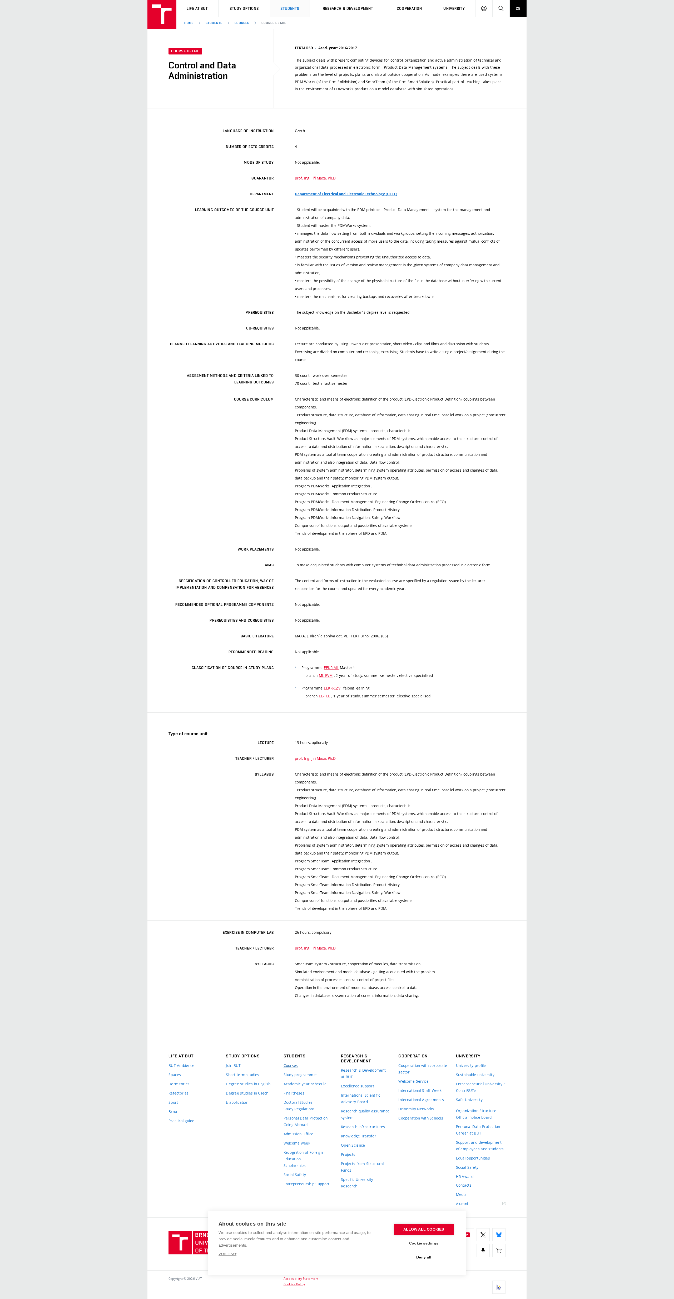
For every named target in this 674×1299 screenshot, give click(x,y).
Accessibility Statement (301, 1278)
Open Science (353, 1145)
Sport (173, 1102)
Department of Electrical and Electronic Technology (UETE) (346, 194)
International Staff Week (420, 1090)
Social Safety (295, 1174)
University (454, 8)
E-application (237, 1102)
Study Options (244, 8)
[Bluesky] (499, 1234)
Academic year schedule (305, 1083)
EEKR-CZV (332, 688)
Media (461, 1194)
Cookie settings (423, 1243)
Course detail (273, 23)
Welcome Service (413, 1081)
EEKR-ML (331, 667)
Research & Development (348, 8)
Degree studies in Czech (247, 1093)
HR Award (464, 1176)
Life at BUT (197, 8)
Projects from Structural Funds (362, 1167)
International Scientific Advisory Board (360, 1098)
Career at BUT (469, 1133)
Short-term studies (242, 1074)
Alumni (462, 1203)
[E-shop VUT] (499, 1250)
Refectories (178, 1093)
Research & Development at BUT (363, 1073)
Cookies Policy (294, 1284)
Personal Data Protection (306, 1118)
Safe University (469, 1099)
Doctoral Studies (298, 1102)
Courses (242, 23)
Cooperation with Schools (420, 1118)
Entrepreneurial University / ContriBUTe (480, 1087)
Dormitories (179, 1083)
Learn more (227, 1253)
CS (518, 8)
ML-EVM (326, 675)
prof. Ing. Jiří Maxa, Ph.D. (315, 178)
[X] (483, 1234)
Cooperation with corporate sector (422, 1069)
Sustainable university (475, 1074)
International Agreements (421, 1099)
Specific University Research (357, 1182)
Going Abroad (296, 1124)
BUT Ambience (181, 1065)
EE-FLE (324, 695)
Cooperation (409, 8)
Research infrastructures (363, 1126)
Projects (348, 1154)
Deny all (423, 1257)
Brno (172, 1111)
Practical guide (181, 1120)
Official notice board (474, 1117)
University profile (471, 1065)
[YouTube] (467, 1234)
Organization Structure (476, 1110)
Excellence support (357, 1085)
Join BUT (233, 1065)
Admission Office (298, 1133)
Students (290, 8)
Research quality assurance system (365, 1114)
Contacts (464, 1185)
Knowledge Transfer (358, 1135)
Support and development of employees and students (480, 1145)
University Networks (416, 1108)
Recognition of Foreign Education (303, 1155)
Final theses (294, 1093)
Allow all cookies (423, 1229)
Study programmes (301, 1074)
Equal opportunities (473, 1158)
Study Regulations (299, 1108)
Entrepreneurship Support (307, 1183)
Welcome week (297, 1143)
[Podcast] (483, 1250)
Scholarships (295, 1165)
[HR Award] (499, 1287)
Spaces (174, 1074)
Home (189, 23)
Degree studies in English (248, 1083)
